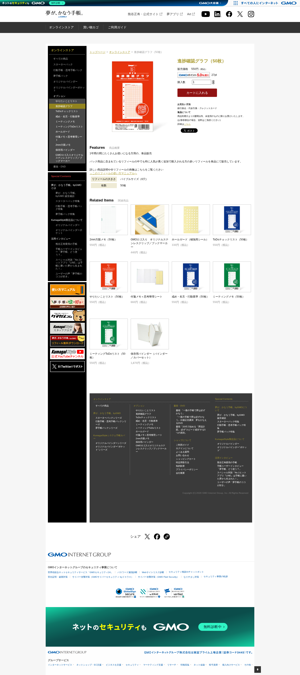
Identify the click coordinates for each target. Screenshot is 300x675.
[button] (213, 81)
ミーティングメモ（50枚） (229, 296)
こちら (187, 124)
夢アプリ (173, 14)
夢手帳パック (60, 75)
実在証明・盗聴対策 (58, 577)
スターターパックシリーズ (109, 418)
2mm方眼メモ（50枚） (103, 239)
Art (189, 14)
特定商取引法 (182, 462)
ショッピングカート (186, 459)
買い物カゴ (91, 27)
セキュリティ (132, 665)
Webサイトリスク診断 (153, 572)
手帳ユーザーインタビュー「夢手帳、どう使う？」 (69, 252)
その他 (247, 665)
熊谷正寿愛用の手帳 (66, 244)
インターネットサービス (60, 665)
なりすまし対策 (191, 577)
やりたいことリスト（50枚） (107, 296)
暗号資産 (213, 665)
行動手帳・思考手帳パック (67, 70)
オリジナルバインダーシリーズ (111, 443)
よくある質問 (182, 452)
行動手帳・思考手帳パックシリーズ (111, 423)
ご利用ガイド (117, 27)
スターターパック (63, 64)
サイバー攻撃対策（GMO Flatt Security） (158, 577)
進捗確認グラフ (64, 106)
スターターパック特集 (68, 201)
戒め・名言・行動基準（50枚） (190, 296)
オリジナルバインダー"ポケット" (232, 449)
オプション (59, 96)
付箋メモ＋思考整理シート (69, 138)
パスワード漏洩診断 (127, 572)
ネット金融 (199, 665)
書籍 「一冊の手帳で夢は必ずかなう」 (190, 412)
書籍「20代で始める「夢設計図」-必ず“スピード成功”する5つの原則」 (191, 429)
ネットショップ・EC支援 (88, 665)
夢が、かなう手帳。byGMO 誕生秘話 (66, 194)
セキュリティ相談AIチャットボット (186, 572)
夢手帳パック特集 (65, 214)
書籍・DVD (59, 166)
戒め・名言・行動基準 (68, 116)
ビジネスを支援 (113, 665)
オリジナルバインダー (65, 81)
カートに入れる (197, 92)
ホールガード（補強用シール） (190, 239)
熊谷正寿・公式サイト (143, 14)
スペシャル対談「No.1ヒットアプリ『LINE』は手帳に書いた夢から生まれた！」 (69, 264)
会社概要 (180, 473)
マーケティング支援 (153, 665)
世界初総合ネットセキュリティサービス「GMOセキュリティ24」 (80, 572)
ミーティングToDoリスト (69, 126)
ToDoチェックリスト (67, 111)
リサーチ (171, 665)
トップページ (97, 52)
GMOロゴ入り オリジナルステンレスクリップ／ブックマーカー (149, 243)
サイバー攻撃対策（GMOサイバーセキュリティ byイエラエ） (102, 577)
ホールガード (63, 131)
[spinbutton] (201, 82)
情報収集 (185, 665)
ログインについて (184, 448)
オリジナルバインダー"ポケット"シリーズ (110, 448)
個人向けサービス (231, 665)
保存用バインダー (65, 150)
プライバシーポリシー (187, 469)
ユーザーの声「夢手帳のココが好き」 (69, 275)
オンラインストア (61, 27)
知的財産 (180, 466)
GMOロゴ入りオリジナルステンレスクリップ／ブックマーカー (69, 158)
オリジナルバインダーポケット (69, 89)
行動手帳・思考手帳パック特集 (69, 207)
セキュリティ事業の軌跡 (216, 576)
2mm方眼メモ (63, 144)
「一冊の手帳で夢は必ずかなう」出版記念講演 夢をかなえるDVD (191, 420)
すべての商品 (60, 58)
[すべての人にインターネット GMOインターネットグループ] (269, 3)
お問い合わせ (182, 455)
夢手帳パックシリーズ (106, 428)
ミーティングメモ (65, 121)
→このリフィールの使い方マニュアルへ (113, 173)
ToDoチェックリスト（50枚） (231, 239)
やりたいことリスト (66, 101)
